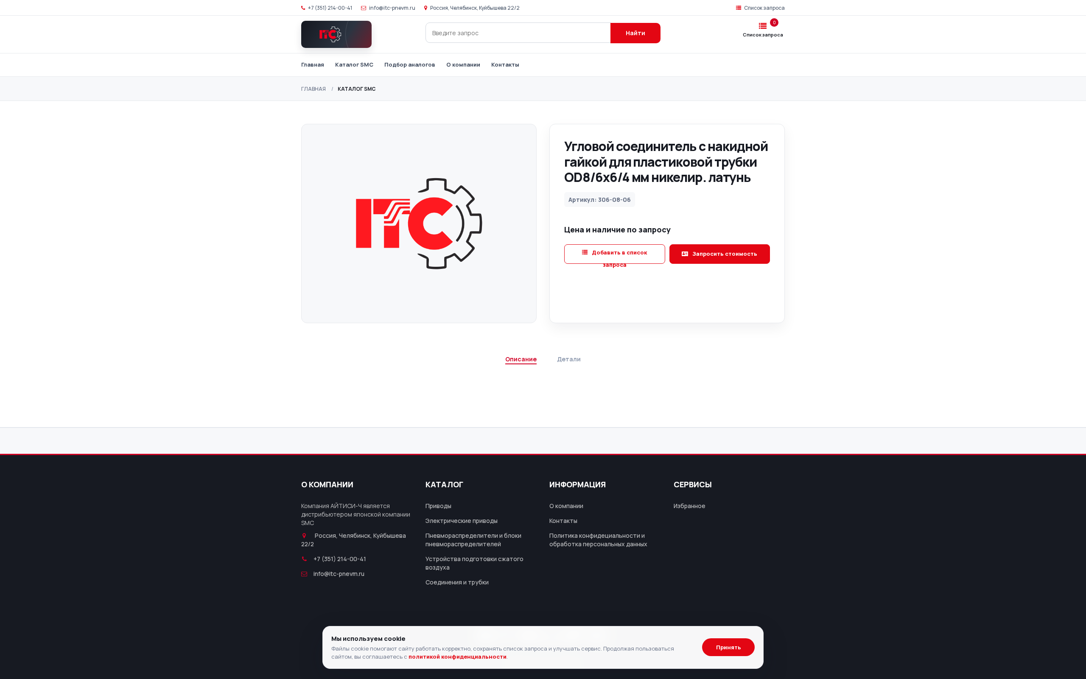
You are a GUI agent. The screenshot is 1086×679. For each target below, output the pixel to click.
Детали (569, 359)
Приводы (438, 506)
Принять (728, 647)
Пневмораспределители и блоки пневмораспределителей (473, 539)
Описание (521, 359)
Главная (312, 64)
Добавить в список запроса (619, 256)
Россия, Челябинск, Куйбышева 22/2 (474, 7)
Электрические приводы (461, 521)
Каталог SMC (354, 64)
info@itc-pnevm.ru (391, 7)
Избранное (689, 506)
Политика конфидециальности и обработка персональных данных (598, 539)
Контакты (505, 64)
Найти (635, 33)
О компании (463, 64)
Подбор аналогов (409, 64)
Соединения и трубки (457, 582)
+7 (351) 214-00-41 (329, 7)
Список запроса (764, 7)
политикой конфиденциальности (458, 656)
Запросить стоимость (724, 253)
